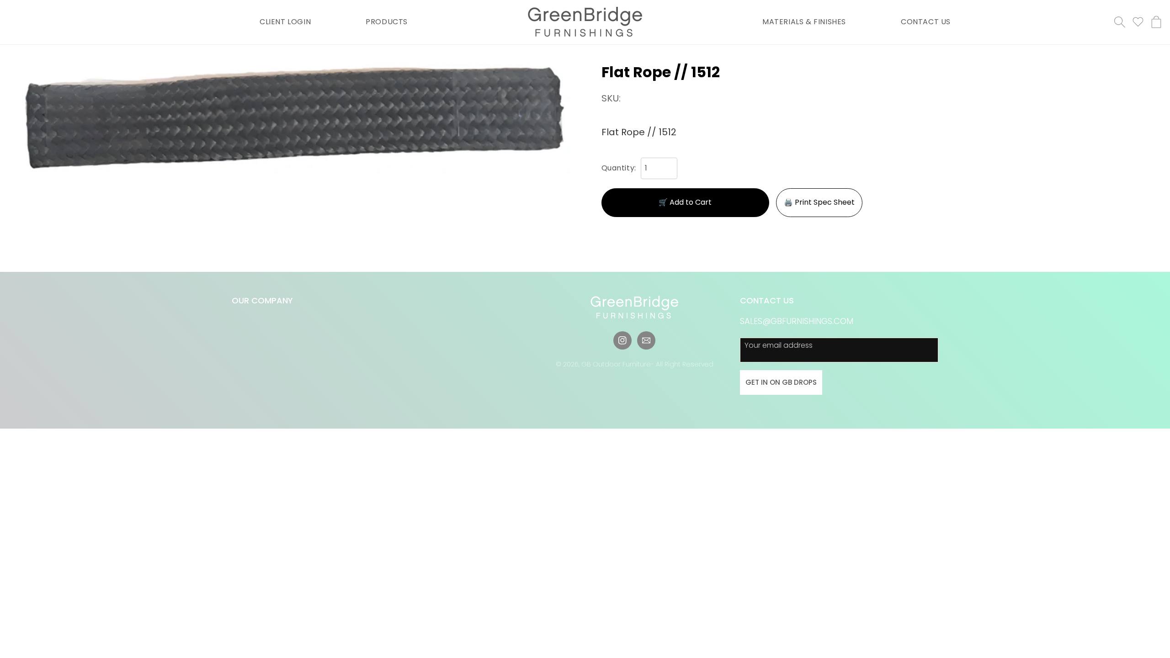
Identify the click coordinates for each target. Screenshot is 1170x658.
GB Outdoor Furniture (616, 364)
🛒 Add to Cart (685, 202)
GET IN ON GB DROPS (781, 382)
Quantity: (618, 168)
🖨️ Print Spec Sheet (819, 202)
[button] (1120, 22)
